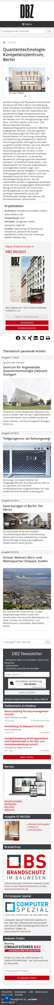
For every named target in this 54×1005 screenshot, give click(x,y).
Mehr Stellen (27, 757)
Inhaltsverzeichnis (27, 328)
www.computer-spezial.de (17, 931)
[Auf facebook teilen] (18, 339)
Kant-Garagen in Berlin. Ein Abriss (23, 508)
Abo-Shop (9, 806)
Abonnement (27, 322)
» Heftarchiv (32, 827)
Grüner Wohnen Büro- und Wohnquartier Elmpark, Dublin (25, 561)
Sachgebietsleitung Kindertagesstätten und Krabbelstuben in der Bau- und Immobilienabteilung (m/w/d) (26, 741)
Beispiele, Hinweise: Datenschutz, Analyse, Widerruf (26, 699)
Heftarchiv (9, 809)
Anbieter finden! (28, 977)
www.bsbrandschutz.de (16, 889)
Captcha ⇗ (38, 687)
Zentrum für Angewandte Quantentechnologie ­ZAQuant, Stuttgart (25, 370)
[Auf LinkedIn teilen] (36, 339)
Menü (28, 24)
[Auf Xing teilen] (30, 339)
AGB (31, 991)
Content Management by (14, 999)
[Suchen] (49, 31)
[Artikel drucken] (48, 338)
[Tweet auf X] (24, 339)
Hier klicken (30, 684)
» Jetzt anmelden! (27, 692)
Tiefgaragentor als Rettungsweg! (26, 439)
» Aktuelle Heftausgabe (38, 824)
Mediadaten (10, 803)
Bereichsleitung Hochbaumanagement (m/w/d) (26, 713)
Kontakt (19, 994)
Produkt (12, 42)
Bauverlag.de (8, 1002)
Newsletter (7, 991)
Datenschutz (41, 991)
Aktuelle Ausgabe (13, 801)
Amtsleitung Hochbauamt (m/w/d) (23, 726)
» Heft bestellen (34, 829)
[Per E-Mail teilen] (42, 338)
